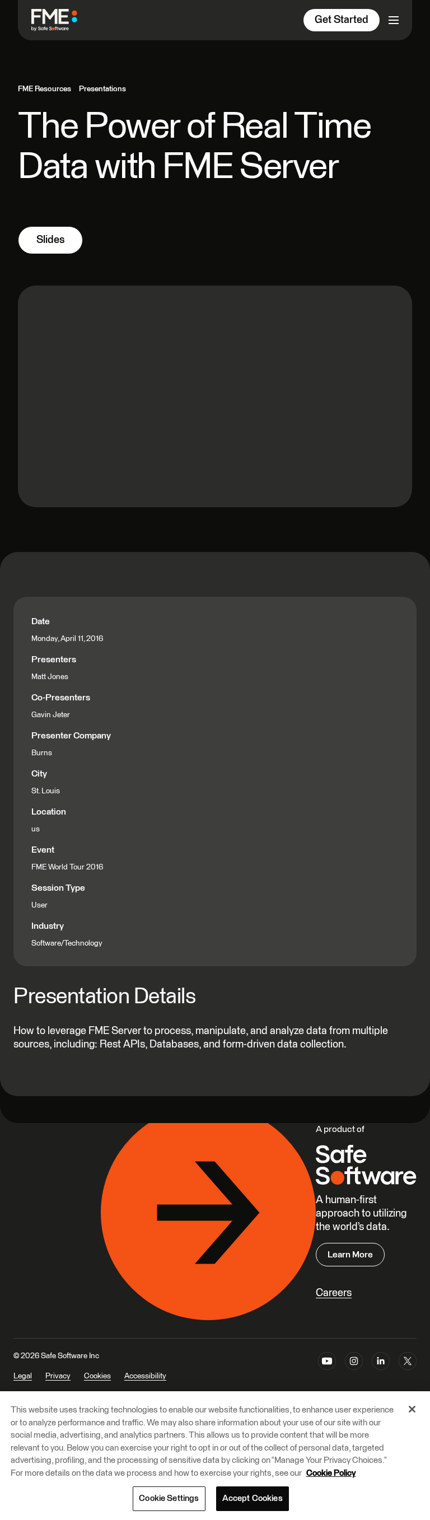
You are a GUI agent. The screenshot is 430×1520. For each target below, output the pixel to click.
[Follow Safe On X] (408, 1373)
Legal (22, 1376)
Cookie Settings (169, 1498)
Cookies (97, 1376)
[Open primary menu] (394, 20)
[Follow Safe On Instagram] (354, 1373)
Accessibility (145, 1376)
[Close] (412, 1409)
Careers (334, 1293)
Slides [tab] (50, 240)
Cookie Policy (331, 1473)
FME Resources (44, 89)
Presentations (102, 89)
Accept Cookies (252, 1498)
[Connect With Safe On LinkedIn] (381, 1373)
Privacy (58, 1376)
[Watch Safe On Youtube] (327, 1373)
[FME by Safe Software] (65, 20)
